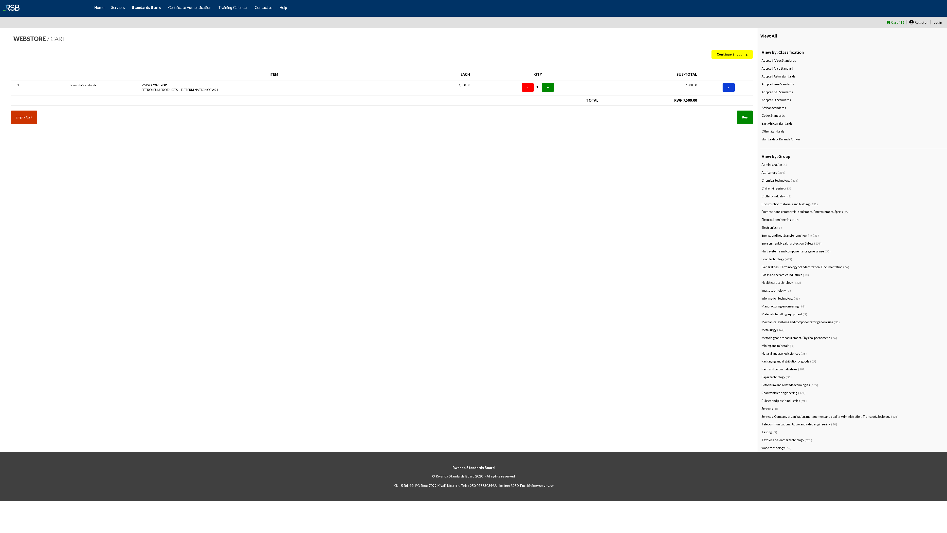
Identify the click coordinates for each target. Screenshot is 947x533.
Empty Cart (24, 117)
